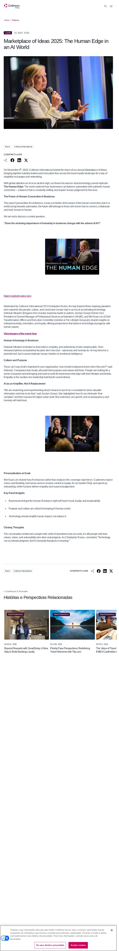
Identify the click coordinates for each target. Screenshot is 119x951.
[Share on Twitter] (26, 160)
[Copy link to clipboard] (5, 160)
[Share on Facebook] (12, 160)
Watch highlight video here (17, 296)
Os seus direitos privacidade (50, 945)
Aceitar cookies (78, 945)
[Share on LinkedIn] (19, 160)
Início (6, 20)
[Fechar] (111, 930)
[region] (58, 632)
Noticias (15, 20)
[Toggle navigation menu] (111, 6)
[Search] (105, 6)
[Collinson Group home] (12, 6)
